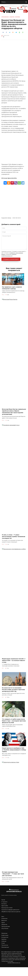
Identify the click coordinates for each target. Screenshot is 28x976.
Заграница (4, 933)
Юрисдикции (5, 947)
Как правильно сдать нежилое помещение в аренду (12, 287)
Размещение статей (6, 907)
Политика (17, 16)
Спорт (3, 943)
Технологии (4, 945)
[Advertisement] (14, 56)
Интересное (4, 937)
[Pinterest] (12, 183)
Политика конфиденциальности (10, 909)
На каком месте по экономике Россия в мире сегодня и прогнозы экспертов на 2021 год (13, 689)
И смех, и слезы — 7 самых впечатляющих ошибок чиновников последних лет (13, 536)
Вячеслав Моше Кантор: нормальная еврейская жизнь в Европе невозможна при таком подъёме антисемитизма (14, 411)
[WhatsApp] (19, 183)
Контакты (4, 903)
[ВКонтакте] (5, 183)
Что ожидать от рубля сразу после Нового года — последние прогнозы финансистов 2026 (14, 720)
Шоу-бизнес (4, 928)
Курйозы (3, 939)
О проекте (4, 901)
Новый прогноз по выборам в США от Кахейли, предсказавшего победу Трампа (14, 749)
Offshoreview (5, 16)
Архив (3, 899)
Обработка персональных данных (10, 911)
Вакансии (4, 920)
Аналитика (4, 918)
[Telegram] (22, 183)
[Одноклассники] (8, 183)
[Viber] (15, 183)
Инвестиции (4, 935)
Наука (3, 922)
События (11, 16)
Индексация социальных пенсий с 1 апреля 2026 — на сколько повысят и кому (13, 660)
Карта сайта (4, 905)
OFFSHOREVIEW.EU (14, 891)
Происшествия (5, 926)
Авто (2, 916)
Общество (4, 924)
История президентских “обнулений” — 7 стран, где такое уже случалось (13, 873)
